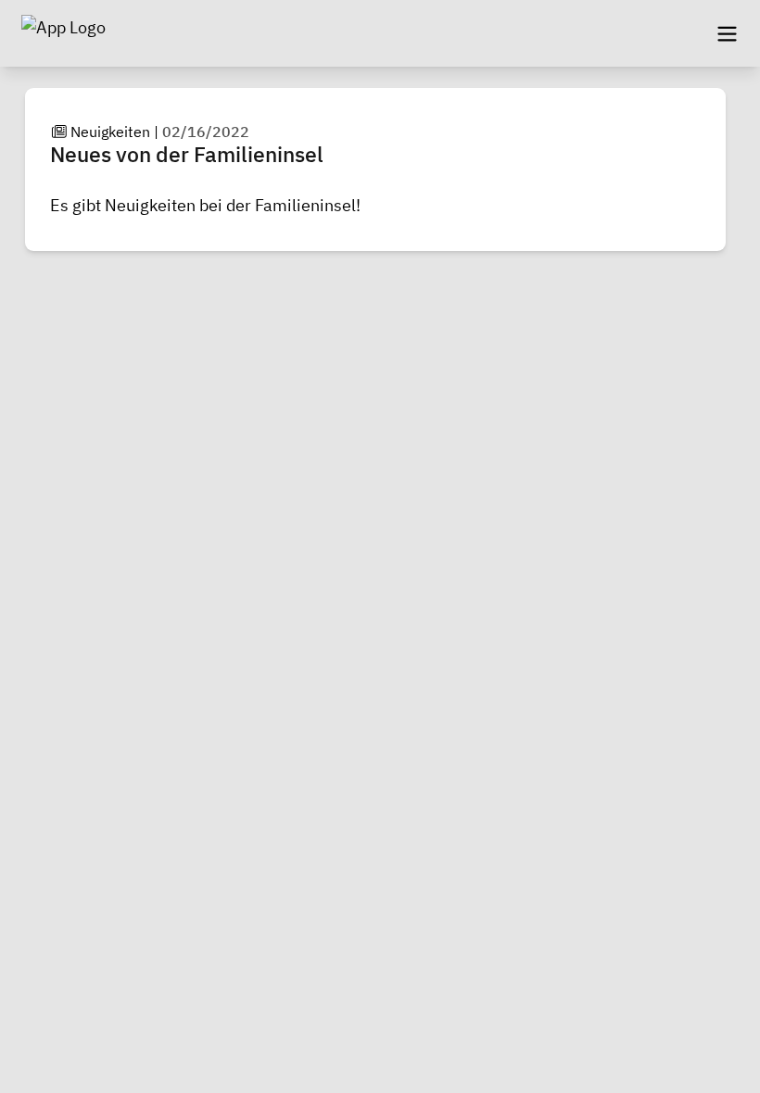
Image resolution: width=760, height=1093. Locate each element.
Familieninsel (305, 205)
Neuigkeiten (110, 131)
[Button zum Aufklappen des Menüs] (726, 33)
